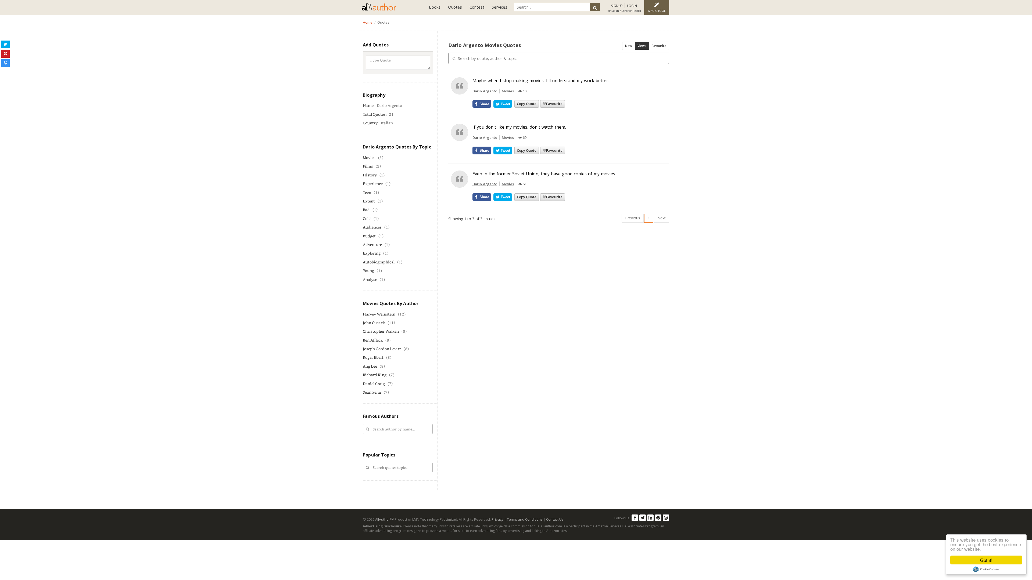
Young (368, 270)
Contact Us (555, 519)
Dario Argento (484, 91)
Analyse (370, 279)
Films (368, 166)
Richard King (374, 374)
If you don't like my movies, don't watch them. (519, 127)
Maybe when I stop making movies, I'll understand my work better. (540, 81)
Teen (367, 192)
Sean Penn (372, 392)
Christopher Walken (381, 331)
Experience (373, 183)
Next (661, 217)
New (628, 46)
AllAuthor (384, 519)
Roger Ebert (373, 357)
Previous (632, 217)
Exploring (372, 253)
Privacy (497, 519)
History (370, 174)
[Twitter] (642, 517)
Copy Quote (526, 103)
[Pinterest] (658, 517)
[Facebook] (635, 517)
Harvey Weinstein (379, 314)
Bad (366, 209)
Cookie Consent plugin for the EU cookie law (986, 569)
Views (641, 46)
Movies (369, 157)
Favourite (659, 46)
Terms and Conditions (525, 519)
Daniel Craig (374, 383)
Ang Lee (370, 366)
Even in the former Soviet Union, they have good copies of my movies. (544, 174)
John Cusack (374, 322)
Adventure (372, 244)
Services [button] (499, 7)
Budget (369, 235)
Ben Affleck (373, 340)
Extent (369, 201)
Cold (367, 218)
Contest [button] (477, 7)
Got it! (986, 560)
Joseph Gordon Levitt (382, 348)
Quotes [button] (455, 7)
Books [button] (434, 7)
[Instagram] (666, 517)
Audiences (372, 227)
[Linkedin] (650, 517)
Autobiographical (379, 261)
